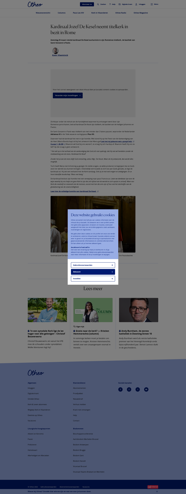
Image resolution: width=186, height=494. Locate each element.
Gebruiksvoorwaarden (82, 265)
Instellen (77, 278)
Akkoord (76, 272)
